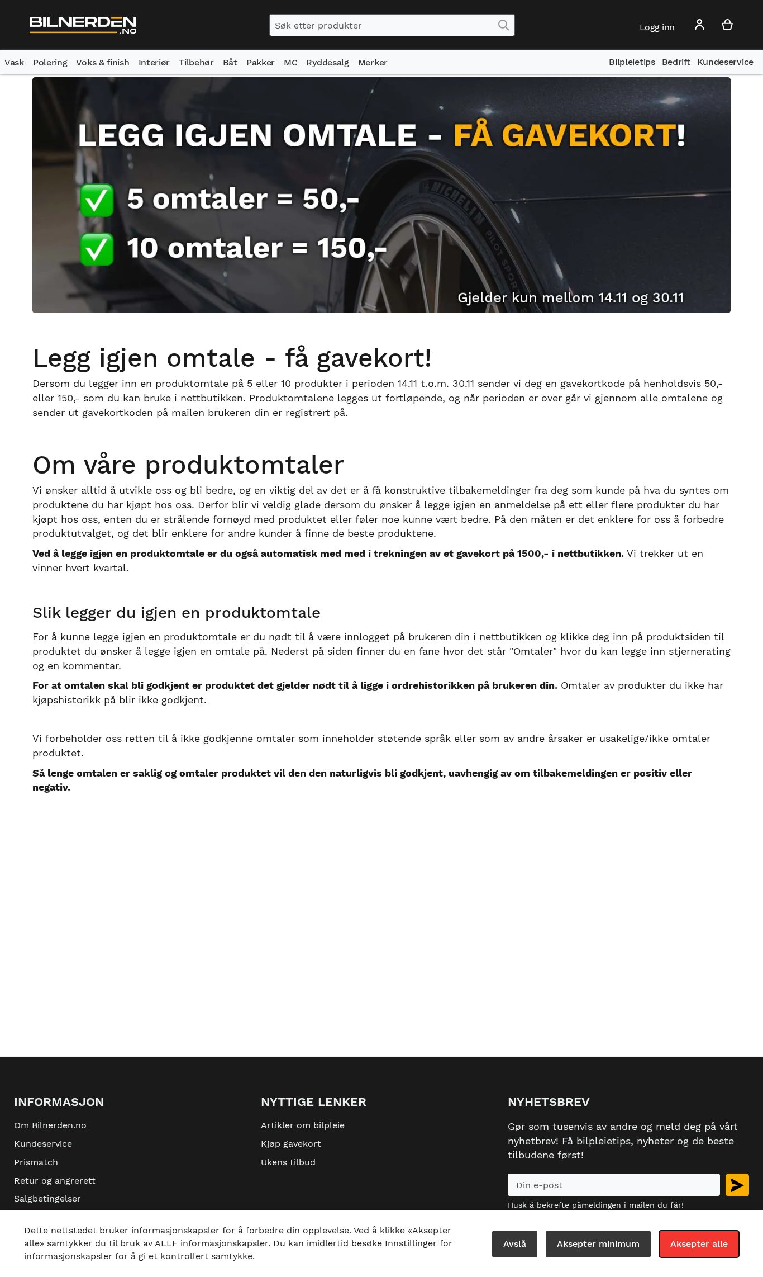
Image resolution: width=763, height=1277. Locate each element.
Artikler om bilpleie (303, 1125)
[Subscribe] (737, 1185)
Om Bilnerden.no (50, 1125)
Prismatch (36, 1162)
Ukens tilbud (288, 1162)
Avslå (514, 1243)
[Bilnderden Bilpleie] (83, 25)
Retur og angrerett (55, 1180)
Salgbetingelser (47, 1198)
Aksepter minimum (598, 1243)
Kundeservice (43, 1143)
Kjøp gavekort (291, 1143)
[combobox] (392, 25)
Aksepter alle (699, 1243)
